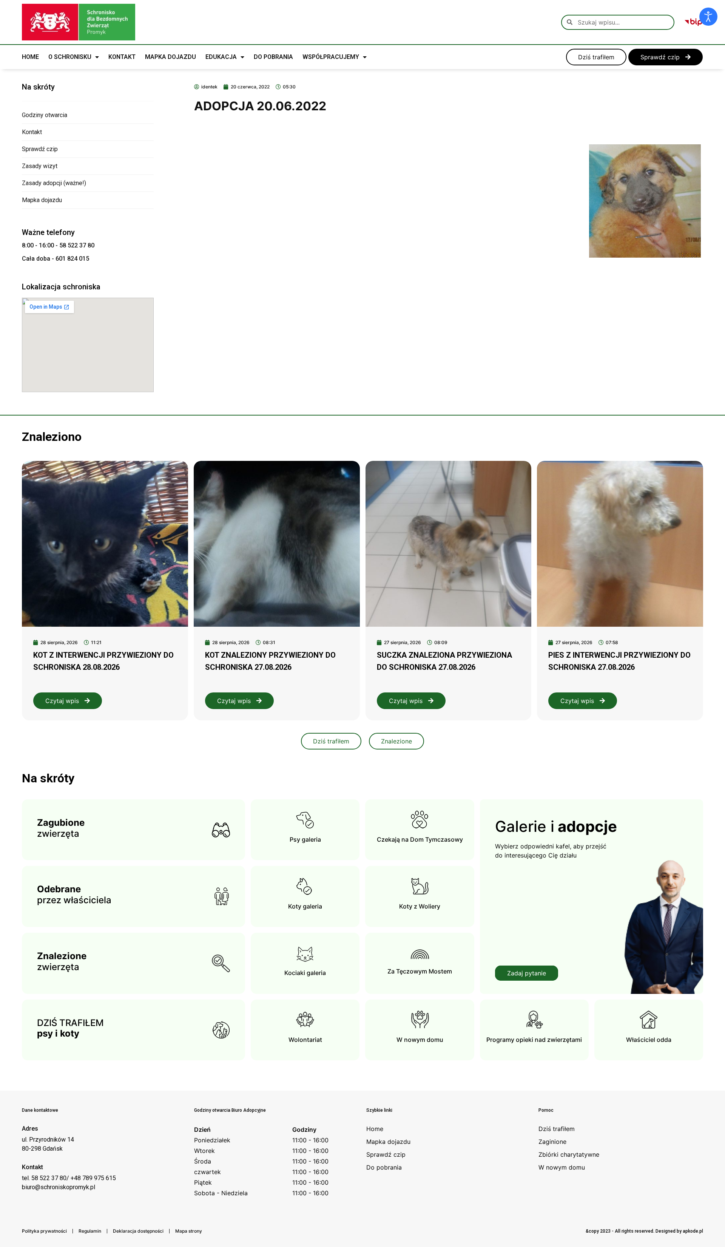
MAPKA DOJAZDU (170, 56)
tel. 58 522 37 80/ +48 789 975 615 (69, 1178)
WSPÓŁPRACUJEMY (330, 56)
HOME (30, 56)
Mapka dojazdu (42, 200)
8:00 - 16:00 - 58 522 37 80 (58, 245)
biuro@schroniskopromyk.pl (58, 1187)
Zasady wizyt (39, 166)
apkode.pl (693, 1231)
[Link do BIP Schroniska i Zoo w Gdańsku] (693, 22)
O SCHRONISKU (69, 56)
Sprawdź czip (40, 149)
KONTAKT (122, 56)
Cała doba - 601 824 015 (55, 258)
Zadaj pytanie (526, 973)
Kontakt (32, 132)
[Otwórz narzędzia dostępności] (708, 17)
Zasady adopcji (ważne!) (54, 183)
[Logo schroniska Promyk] (78, 22)
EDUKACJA (221, 56)
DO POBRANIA (273, 56)
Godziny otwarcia (44, 115)
